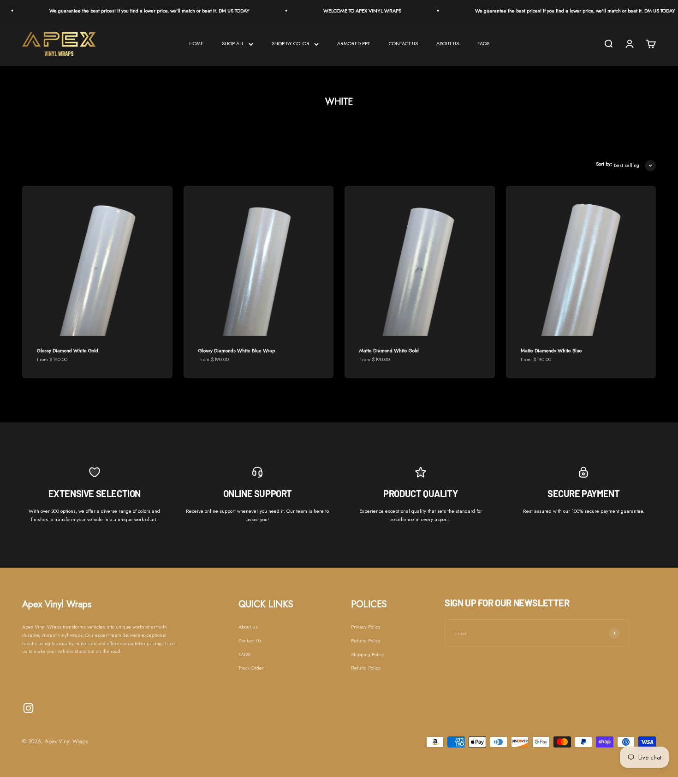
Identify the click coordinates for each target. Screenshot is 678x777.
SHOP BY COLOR (290, 43)
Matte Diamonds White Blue (551, 350)
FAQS (483, 43)
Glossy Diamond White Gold (67, 350)
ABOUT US (447, 43)
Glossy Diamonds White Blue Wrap (236, 350)
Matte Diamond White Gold (389, 350)
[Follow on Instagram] (28, 708)
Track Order (251, 667)
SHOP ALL (233, 43)
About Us (248, 626)
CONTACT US (403, 43)
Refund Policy (366, 640)
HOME (196, 43)
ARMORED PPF (353, 43)
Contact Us (250, 640)
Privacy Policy (366, 626)
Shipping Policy (367, 654)
